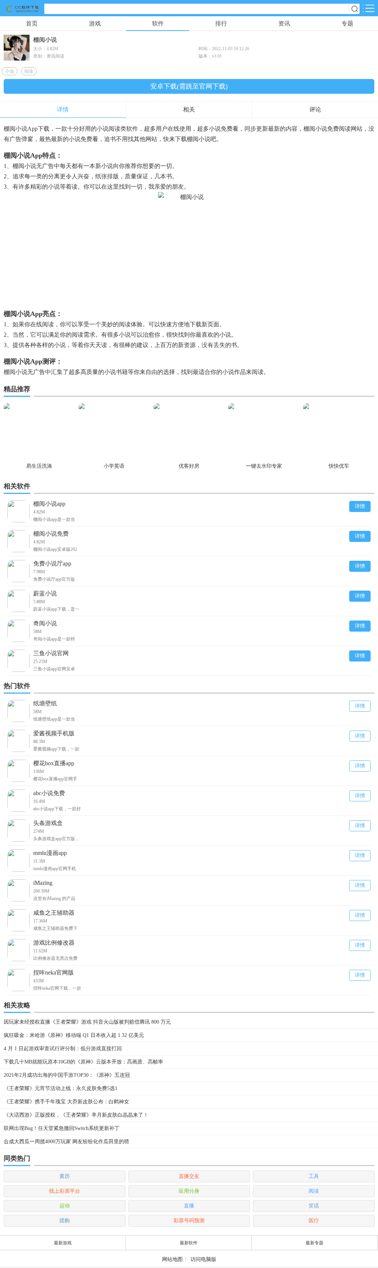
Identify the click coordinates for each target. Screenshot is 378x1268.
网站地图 (172, 1259)
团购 (64, 1220)
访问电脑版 (203, 1259)
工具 (314, 1176)
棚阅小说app (49, 504)
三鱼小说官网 (51, 653)
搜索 (354, 9)
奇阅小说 (45, 623)
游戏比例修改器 (54, 942)
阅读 (28, 71)
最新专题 (314, 1242)
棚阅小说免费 (51, 533)
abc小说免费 (49, 793)
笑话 (314, 1206)
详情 (360, 506)
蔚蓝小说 (45, 593)
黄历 (64, 1176)
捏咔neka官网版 (53, 972)
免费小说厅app (52, 563)
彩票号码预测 (189, 1220)
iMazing (42, 883)
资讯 (284, 23)
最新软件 (188, 1242)
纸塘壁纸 (45, 703)
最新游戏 (63, 1242)
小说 (9, 71)
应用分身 (189, 1191)
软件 (158, 23)
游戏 (95, 23)
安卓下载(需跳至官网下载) (189, 86)
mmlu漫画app (50, 853)
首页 (32, 23)
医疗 (314, 1220)
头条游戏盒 (48, 823)
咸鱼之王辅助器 (54, 913)
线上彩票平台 (64, 1191)
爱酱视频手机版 (54, 733)
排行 (221, 23)
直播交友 (189, 1176)
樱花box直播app (53, 763)
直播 (189, 1206)
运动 (64, 1206)
